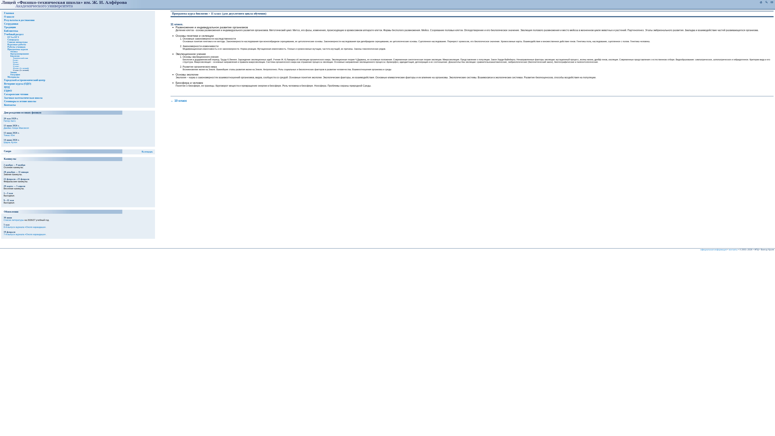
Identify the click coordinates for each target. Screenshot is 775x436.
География (15, 74)
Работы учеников (16, 47)
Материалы (13, 77)
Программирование (19, 54)
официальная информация (713, 249)
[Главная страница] (761, 2)
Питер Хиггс (10, 121)
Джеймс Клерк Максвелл (16, 128)
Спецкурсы (13, 39)
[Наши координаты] (772, 2)
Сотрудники (11, 23)
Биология (14, 56)
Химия (13, 72)
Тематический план (20, 58)
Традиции (10, 27)
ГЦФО (8, 90)
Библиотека (11, 30)
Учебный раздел (13, 34)
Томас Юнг (9, 135)
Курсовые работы (16, 44)
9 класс (15, 62)
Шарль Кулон (10, 142)
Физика (14, 51)
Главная (9, 13)
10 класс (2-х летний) (21, 68)
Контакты (10, 105)
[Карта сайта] (766, 2)
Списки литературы (17, 42)
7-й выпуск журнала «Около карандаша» (25, 234)
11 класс (16, 66)
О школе (9, 16)
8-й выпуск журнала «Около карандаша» (25, 227)
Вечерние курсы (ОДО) (17, 83)
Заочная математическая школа (23, 97)
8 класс (15, 60)
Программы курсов (17, 49)
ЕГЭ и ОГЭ (13, 37)
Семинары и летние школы (20, 101)
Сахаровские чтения (16, 94)
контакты (733, 249)
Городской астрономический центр (24, 80)
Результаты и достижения (19, 20)
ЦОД (7, 87)
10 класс (16, 64)
